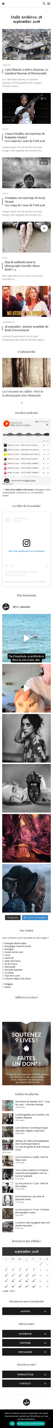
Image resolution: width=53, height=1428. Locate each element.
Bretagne (9, 949)
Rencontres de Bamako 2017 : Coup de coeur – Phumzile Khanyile (32, 1103)
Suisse (8, 987)
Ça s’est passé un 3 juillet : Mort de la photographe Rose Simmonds (23, 393)
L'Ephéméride (8, 322)
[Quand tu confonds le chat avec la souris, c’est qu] (26, 688)
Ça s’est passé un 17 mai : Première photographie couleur (32, 1211)
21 (33, 1281)
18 (13, 1281)
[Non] (49, 1418)
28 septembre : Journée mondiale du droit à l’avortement (26, 328)
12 (20, 1275)
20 (26, 1281)
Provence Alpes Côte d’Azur (18, 978)
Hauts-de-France (13, 961)
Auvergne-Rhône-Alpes (15, 943)
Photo (5, 129)
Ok (12, 1423)
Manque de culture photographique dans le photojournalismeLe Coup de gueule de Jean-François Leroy (32, 1145)
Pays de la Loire (12, 975)
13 (26, 1275)
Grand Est (9, 958)
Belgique (9, 984)
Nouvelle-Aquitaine (14, 969)
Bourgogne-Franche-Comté (18, 946)
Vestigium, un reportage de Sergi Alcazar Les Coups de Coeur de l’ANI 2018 (25, 201)
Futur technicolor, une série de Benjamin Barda (29, 1198)
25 (13, 1286)
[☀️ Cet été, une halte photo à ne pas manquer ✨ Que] (26, 738)
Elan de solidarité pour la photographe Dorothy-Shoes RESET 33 (22, 265)
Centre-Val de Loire (14, 952)
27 (26, 1286)
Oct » (12, 1291)
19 (20, 1281)
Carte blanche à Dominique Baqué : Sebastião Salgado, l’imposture (32, 1129)
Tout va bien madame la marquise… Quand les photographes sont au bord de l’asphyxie (32, 1173)
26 (20, 1286)
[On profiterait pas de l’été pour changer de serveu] (26, 638)
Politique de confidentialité (31, 1423)
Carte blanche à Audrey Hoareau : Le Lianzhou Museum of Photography (26, 71)
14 (33, 1275)
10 (6, 1275)
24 (6, 1286)
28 (33, 1286)
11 (13, 1275)
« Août (5, 1291)
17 (6, 1281)
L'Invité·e (6, 65)
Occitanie (9, 972)
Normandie (10, 966)
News (4, 258)
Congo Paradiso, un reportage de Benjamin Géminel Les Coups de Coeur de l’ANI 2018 (25, 137)
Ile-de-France (11, 963)
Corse (7, 955)
